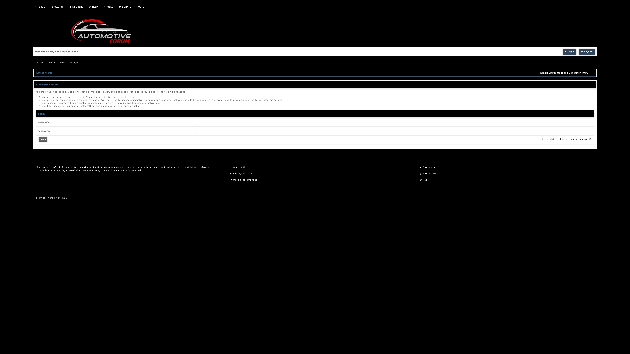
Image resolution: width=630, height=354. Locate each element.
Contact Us (239, 167)
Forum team (429, 167)
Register (588, 51)
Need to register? (547, 139)
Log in (571, 51)
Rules (109, 7)
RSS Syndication (242, 173)
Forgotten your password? (575, 139)
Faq (424, 179)
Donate (126, 7)
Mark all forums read (244, 179)
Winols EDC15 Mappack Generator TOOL (557, 72)
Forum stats (429, 173)
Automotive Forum (45, 62)
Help (95, 7)
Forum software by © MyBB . (52, 198)
